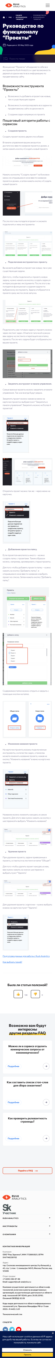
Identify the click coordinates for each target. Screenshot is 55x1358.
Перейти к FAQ (25, 1170)
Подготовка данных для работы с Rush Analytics (26, 956)
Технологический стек (12, 1314)
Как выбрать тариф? (12, 962)
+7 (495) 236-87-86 (11, 1279)
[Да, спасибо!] (18, 994)
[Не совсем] (35, 994)
